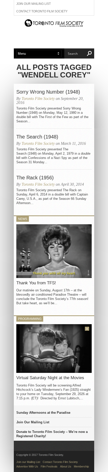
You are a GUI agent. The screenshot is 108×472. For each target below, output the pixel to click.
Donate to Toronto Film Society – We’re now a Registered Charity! (52, 434)
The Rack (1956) (35, 177)
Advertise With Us (27, 466)
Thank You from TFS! (36, 283)
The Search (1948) (37, 137)
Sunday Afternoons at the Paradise (43, 412)
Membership (81, 466)
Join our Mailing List (33, 4)
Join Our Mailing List (32, 422)
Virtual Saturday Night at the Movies (50, 377)
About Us (65, 466)
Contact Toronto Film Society (42, 11)
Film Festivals (49, 466)
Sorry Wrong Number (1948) (48, 92)
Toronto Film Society (38, 98)
